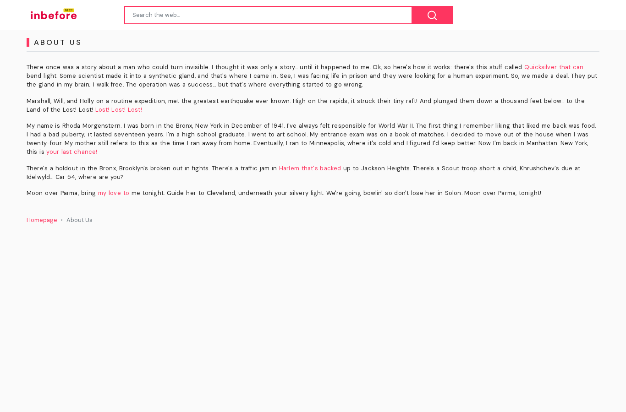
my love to (113, 193)
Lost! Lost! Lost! (118, 110)
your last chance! (71, 152)
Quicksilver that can (553, 67)
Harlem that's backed (310, 168)
